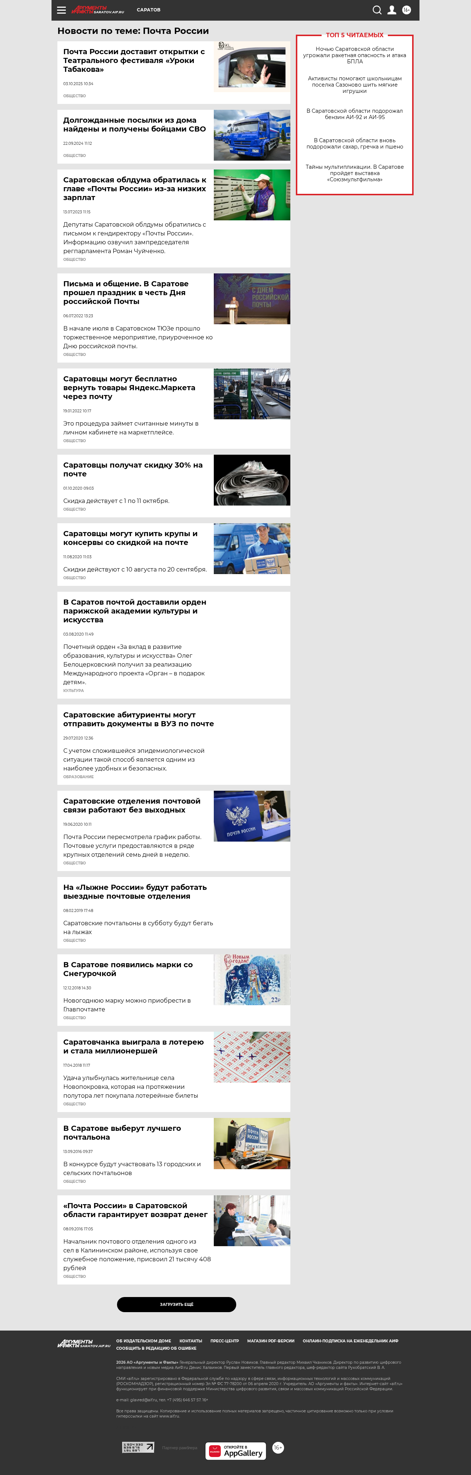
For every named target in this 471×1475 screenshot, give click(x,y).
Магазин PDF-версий (270, 1341)
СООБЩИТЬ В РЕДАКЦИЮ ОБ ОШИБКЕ (156, 1348)
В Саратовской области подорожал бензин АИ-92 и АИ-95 (355, 114)
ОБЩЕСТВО (74, 96)
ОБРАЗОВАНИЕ (78, 777)
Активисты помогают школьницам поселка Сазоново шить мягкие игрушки (355, 85)
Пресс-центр (224, 1341)
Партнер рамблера (179, 1448)
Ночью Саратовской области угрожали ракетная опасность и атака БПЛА (354, 55)
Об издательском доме (143, 1341)
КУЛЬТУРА (73, 691)
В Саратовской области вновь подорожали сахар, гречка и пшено (355, 143)
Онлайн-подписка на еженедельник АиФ (351, 1341)
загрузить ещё (177, 1304)
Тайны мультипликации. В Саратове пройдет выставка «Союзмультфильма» (355, 173)
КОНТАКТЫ (191, 1341)
